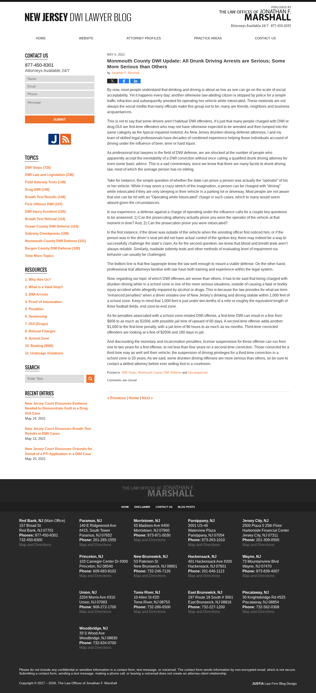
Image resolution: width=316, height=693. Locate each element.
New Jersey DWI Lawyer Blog (78, 17)
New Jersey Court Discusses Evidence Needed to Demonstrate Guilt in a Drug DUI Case (56, 408)
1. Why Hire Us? (38, 279)
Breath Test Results (45, 197)
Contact (265, 38)
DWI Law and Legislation (49, 175)
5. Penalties (34, 309)
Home (41, 38)
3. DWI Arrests (36, 294)
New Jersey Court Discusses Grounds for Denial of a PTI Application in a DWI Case (58, 451)
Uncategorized (197, 372)
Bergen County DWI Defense (52, 248)
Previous (116, 398)
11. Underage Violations (44, 353)
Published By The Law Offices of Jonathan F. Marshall (255, 17)
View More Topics (39, 256)
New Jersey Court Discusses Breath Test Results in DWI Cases (58, 431)
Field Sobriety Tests (45, 182)
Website (86, 38)
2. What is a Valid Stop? (44, 287)
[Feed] (65, 139)
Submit (59, 119)
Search (90, 379)
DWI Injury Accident (45, 211)
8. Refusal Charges (40, 331)
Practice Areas (208, 38)
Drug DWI (37, 189)
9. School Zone (37, 338)
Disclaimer (142, 507)
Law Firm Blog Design (274, 683)
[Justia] (53, 139)
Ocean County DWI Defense (51, 226)
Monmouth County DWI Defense (159, 372)
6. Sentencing (36, 316)
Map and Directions (35, 545)
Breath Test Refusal (45, 219)
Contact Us (164, 507)
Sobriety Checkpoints (47, 233)
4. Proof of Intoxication (43, 302)
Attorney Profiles (144, 38)
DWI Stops (129, 372)
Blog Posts (186, 507)
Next (147, 398)
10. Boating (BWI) (39, 346)
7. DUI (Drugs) (36, 324)
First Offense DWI (43, 204)
